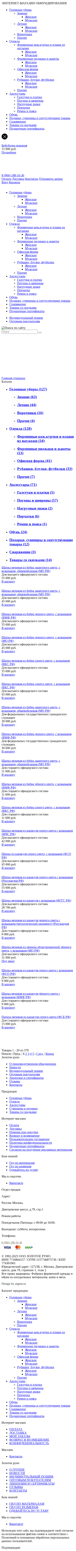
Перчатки (23, 107)
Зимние (22, 13)
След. (39, 1053)
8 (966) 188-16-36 (13, 175)
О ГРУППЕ (17, 1469)
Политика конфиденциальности (30, 1142)
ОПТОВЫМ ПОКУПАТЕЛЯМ (30, 1480)
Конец (50, 1053)
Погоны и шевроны (30, 100)
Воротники (24, 34)
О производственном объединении (32, 1063)
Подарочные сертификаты (26, 128)
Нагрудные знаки (28, 104)
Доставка (18, 178)
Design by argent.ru (14, 1283)
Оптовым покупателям (24, 321)
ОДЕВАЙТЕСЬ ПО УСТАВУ (29, 1510)
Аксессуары (17, 93)
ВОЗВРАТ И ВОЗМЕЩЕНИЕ (29, 1439)
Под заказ (8, 961)
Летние (22, 23)
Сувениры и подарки (23, 1108)
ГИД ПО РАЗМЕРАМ (23, 1507)
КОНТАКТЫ (18, 1490)
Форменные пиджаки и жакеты (38, 58)
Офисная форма (27, 69)
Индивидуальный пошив (26, 317)
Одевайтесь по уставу (23, 1169)
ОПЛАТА (15, 1429)
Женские (31, 16)
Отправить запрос (51, 178)
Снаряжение (17, 121)
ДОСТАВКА (18, 1432)
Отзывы (14, 1081)
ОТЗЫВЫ (16, 1487)
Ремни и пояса (26, 111)
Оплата (6, 178)
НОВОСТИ (17, 1473)
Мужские (31, 20)
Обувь (13, 114)
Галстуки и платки (29, 97)
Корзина (14, 182)
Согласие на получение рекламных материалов (40, 1149)
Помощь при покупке (23, 1132)
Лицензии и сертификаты (26, 1077)
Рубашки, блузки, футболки (35, 79)
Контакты (31, 178)
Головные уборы (20, 9)
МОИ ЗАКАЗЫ (19, 1436)
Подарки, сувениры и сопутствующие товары (39, 118)
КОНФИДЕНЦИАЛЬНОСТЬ (29, 1443)
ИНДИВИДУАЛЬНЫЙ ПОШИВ (31, 1476)
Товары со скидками (23, 125)
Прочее (22, 37)
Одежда (14, 41)
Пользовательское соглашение (29, 1139)
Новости (15, 1067)
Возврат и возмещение (24, 1135)
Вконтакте (16, 1183)
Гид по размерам (20, 1166)
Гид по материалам (22, 1162)
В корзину (8, 581)
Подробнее (9, 152)
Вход (5, 182)
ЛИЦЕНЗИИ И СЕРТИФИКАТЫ (32, 1483)
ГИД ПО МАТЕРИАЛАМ (26, 1503)
